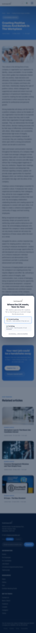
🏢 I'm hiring (16, 327)
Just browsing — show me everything (18, 333)
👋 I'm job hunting (17, 320)
